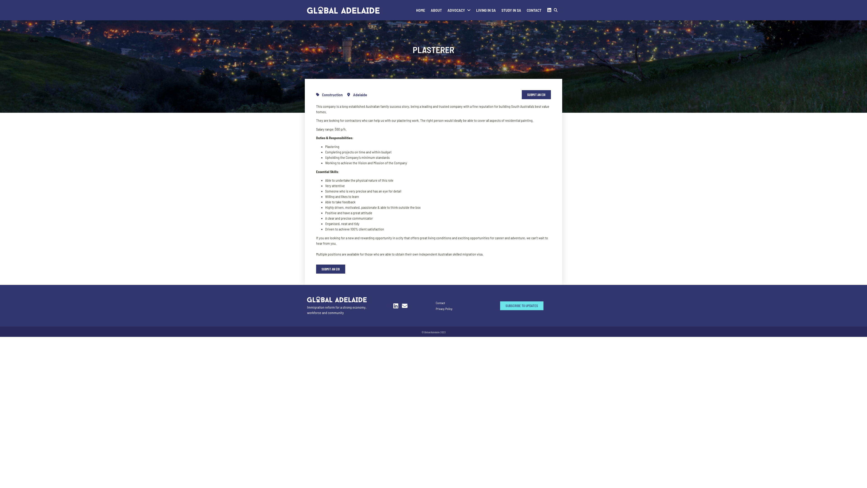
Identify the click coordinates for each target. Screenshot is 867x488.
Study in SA (511, 10)
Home (420, 10)
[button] (556, 10)
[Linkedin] (549, 10)
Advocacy (456, 10)
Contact (534, 10)
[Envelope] (405, 306)
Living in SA (486, 10)
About (436, 10)
